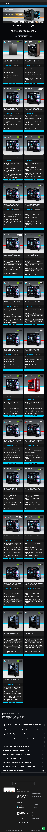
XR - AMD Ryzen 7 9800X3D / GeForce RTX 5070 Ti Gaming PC (32, 581)
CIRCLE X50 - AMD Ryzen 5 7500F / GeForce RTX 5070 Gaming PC (32, 393)
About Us (33, 789)
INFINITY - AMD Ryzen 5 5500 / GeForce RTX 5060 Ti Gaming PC (11, 155)
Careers (32, 797)
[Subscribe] (32, 781)
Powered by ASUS (35, 816)
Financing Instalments (35, 791)
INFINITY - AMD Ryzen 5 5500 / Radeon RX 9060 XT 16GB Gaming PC (33, 107)
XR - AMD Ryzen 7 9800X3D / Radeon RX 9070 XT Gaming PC (13, 534)
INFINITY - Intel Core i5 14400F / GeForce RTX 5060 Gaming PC (32, 155)
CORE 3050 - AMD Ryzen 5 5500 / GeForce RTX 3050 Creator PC (12, 60)
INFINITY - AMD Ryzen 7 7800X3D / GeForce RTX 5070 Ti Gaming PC (12, 581)
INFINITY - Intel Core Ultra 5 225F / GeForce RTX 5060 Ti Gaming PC (12, 299)
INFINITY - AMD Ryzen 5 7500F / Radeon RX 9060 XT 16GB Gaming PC (12, 252)
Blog (32, 813)
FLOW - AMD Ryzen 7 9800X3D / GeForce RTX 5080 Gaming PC (11, 629)
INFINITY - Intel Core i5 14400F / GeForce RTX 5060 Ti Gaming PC (32, 203)
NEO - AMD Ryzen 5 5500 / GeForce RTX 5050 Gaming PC (32, 60)
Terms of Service (34, 800)
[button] (43, 3)
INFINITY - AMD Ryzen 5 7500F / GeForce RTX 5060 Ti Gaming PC (32, 252)
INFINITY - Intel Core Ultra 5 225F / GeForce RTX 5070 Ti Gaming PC (32, 487)
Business (10, 0)
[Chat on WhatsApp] (42, 828)
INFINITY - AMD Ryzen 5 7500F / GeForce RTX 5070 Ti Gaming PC (11, 487)
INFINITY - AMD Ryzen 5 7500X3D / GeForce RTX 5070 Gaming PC (12, 440)
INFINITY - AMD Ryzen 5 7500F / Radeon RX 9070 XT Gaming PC (32, 347)
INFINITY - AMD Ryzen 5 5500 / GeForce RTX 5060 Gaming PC (11, 107)
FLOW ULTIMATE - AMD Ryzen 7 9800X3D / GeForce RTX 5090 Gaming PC (11, 677)
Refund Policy (34, 805)
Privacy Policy (34, 802)
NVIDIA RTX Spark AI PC (36, 794)
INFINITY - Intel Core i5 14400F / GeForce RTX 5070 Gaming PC (32, 299)
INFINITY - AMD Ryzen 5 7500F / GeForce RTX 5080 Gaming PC (32, 534)
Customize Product (12, 82)
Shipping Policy (34, 808)
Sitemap (32, 811)
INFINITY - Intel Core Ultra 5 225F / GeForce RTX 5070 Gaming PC (12, 393)
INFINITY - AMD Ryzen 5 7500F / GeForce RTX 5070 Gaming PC (11, 347)
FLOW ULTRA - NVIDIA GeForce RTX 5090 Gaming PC (32, 629)
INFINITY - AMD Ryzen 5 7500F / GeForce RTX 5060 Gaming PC (11, 203)
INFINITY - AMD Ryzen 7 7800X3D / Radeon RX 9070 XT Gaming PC (32, 440)
